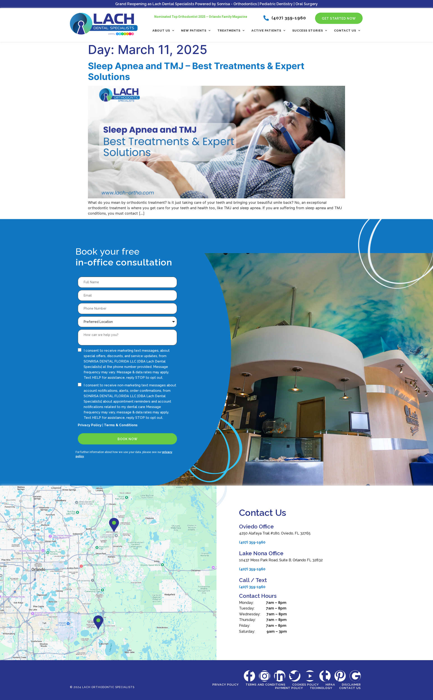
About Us (161, 30)
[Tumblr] (325, 676)
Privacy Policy (89, 425)
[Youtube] (310, 676)
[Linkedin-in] (279, 676)
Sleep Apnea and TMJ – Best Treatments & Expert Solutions (196, 71)
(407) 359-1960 (252, 542)
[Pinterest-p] (340, 676)
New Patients (193, 30)
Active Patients (266, 30)
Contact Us (345, 30)
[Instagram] (264, 676)
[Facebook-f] (249, 676)
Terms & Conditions (121, 425)
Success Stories (307, 30)
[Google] (355, 676)
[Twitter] (294, 676)
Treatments (228, 30)
